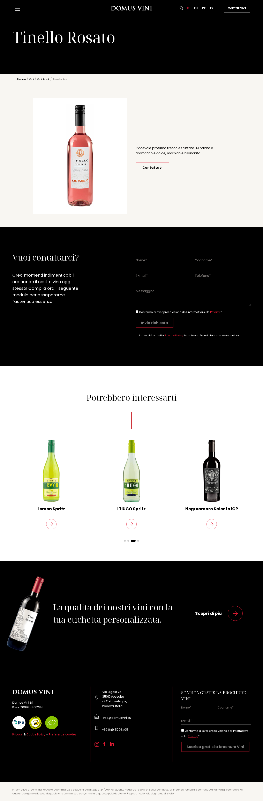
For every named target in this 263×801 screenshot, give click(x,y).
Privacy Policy (174, 335)
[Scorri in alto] (253, 787)
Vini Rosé (43, 79)
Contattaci (237, 8)
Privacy (215, 312)
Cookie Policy (36, 734)
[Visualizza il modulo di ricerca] (181, 8)
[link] (51, 484)
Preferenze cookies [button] (62, 734)
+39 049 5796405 (115, 730)
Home (21, 79)
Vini (31, 79)
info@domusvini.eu (117, 718)
